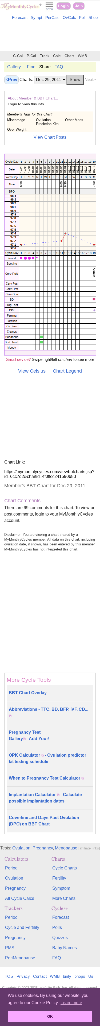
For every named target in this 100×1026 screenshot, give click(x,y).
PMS (9, 947)
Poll (82, 17)
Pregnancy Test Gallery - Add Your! (29, 735)
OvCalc (69, 17)
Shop (93, 17)
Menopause (66, 848)
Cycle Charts (64, 868)
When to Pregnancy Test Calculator (45, 778)
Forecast (19, 17)
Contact (40, 976)
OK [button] (50, 1016)
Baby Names (64, 947)
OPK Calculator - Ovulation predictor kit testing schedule (47, 758)
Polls (57, 927)
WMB (82, 56)
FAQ (58, 67)
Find (31, 67)
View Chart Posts (50, 137)
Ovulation (21, 848)
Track (44, 56)
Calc (57, 56)
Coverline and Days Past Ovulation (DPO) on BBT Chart (44, 820)
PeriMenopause (20, 958)
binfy (67, 976)
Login (63, 6)
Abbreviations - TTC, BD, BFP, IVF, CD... (48, 709)
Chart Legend (67, 371)
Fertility (59, 878)
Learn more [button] (71, 1002)
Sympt (36, 17)
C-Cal (18, 56)
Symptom (61, 888)
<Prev (11, 79)
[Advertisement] (50, 36)
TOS (9, 976)
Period (11, 868)
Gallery (14, 67)
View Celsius (32, 371)
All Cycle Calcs (19, 898)
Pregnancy (43, 848)
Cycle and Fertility (22, 927)
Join (79, 6)
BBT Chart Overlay (28, 692)
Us (90, 976)
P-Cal (31, 56)
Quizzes (60, 937)
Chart (69, 56)
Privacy (23, 976)
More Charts (63, 898)
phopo (79, 976)
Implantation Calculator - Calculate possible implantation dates (45, 797)
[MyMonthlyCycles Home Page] (21, 9)
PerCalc (52, 17)
